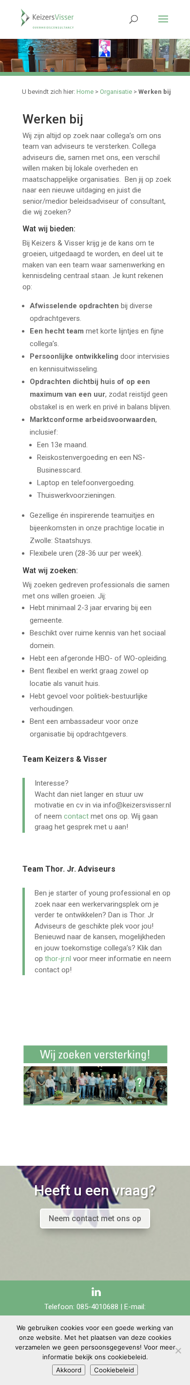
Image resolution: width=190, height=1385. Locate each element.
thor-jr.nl (58, 958)
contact (76, 816)
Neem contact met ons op (95, 1218)
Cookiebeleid (114, 1370)
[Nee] (178, 1350)
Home (85, 91)
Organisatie (116, 91)
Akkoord (68, 1370)
